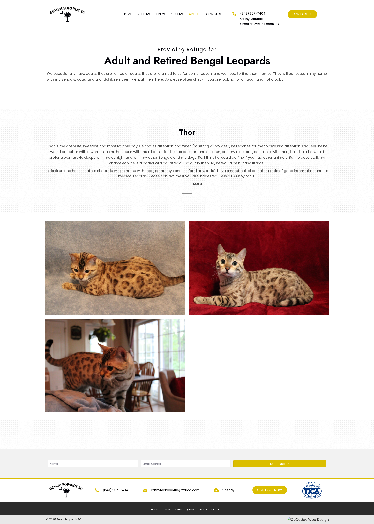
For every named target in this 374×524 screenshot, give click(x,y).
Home (154, 509)
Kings (178, 509)
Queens (190, 509)
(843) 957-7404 (252, 13)
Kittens (166, 509)
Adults (203, 509)
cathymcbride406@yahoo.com (175, 490)
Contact (217, 509)
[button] (279, 463)
